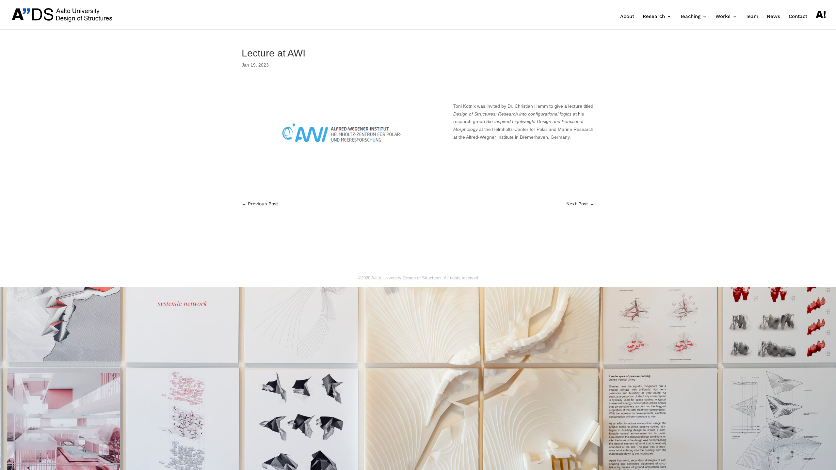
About (627, 16)
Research (654, 16)
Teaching (690, 16)
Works (723, 16)
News (773, 16)
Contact (798, 16)
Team (752, 16)
